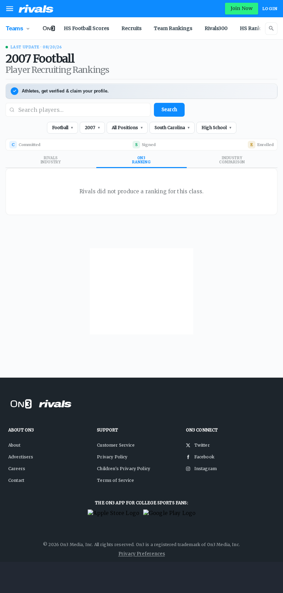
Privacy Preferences (141, 554)
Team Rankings (173, 28)
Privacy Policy (112, 456)
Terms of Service (115, 480)
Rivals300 (216, 28)
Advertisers (20, 456)
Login (269, 8)
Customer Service (115, 445)
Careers (16, 468)
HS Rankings (256, 28)
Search (169, 110)
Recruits (131, 28)
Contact (16, 480)
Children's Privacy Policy (123, 468)
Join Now (242, 8)
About (14, 445)
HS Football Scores (86, 28)
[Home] (36, 8)
